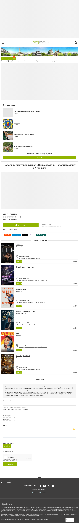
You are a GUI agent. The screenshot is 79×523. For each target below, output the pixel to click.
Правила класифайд (30, 519)
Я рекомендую (21, 225)
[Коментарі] (76, 261)
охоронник (17, 123)
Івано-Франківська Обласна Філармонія (29, 258)
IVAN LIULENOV (21, 289)
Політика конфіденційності (8, 519)
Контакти (34, 489)
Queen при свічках (23, 356)
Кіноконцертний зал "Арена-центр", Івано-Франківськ (33, 280)
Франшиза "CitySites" (6, 483)
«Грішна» (19, 245)
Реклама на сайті (6, 481)
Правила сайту (20, 519)
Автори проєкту (42, 489)
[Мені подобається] (74, 261)
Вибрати (8, 446)
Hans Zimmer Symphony (25, 267)
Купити (18, 261)
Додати (39, 157)
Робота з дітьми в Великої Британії (24, 134)
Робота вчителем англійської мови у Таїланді (27, 111)
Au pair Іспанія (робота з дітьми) (23, 146)
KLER (18, 334)
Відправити (10, 464)
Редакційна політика (42, 519)
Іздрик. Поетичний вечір (25, 311)
